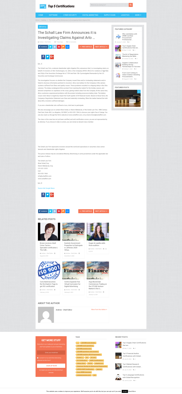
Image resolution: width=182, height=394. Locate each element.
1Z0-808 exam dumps (88, 342)
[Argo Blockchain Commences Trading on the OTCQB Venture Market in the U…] (98, 270)
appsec (99, 369)
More (137, 15)
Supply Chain (109, 15)
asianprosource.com (84, 375)
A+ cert (93, 357)
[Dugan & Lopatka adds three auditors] (98, 232)
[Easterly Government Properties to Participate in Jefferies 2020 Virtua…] (73, 232)
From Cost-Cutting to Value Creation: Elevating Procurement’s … (131, 75)
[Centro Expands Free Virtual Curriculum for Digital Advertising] (73, 270)
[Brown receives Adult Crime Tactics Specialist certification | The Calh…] (49, 232)
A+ (87, 357)
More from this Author (98, 309)
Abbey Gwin (81, 363)
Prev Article (87, 47)
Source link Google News (46, 188)
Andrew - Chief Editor (45, 42)
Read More (132, 391)
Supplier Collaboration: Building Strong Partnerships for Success (131, 64)
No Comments (72, 42)
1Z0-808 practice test (84, 348)
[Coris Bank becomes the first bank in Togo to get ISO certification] (49, 270)
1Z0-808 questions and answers (87, 351)
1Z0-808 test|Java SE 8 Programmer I (89, 354)
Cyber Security (70, 15)
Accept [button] (125, 391)
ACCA (90, 363)
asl (95, 375)
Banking (43, 27)
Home (40, 15)
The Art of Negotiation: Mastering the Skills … (130, 55)
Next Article (100, 47)
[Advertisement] (60, 203)
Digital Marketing (90, 15)
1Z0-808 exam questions (85, 345)
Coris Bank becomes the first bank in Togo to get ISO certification (49, 284)
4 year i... (80, 357)
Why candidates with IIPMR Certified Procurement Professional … (129, 37)
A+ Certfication (82, 360)
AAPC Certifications (96, 360)
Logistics (125, 15)
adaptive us (99, 363)
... (77, 342)
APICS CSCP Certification (85, 369)
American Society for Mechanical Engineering (92, 366)
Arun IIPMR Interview (84, 372)
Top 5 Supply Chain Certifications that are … (130, 47)
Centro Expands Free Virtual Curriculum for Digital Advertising (72, 284)
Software (53, 15)
